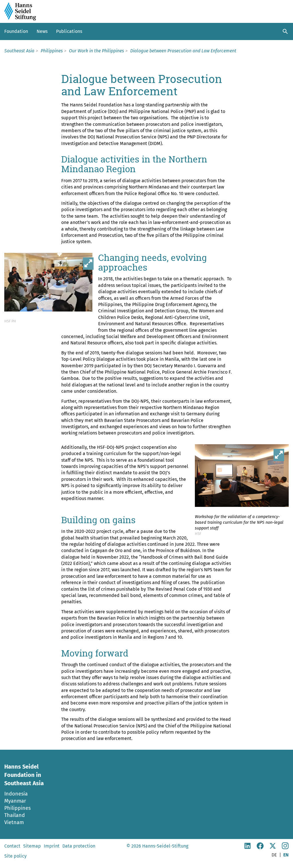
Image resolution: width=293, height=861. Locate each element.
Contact (12, 846)
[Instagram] (285, 847)
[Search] (285, 31)
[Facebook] (260, 847)
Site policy (15, 856)
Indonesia (16, 794)
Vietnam (14, 822)
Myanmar (15, 801)
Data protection (78, 846)
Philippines (17, 808)
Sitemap (32, 846)
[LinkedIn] (247, 847)
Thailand (14, 815)
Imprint (52, 846)
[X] (272, 847)
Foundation (16, 31)
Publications (69, 31)
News (42, 31)
